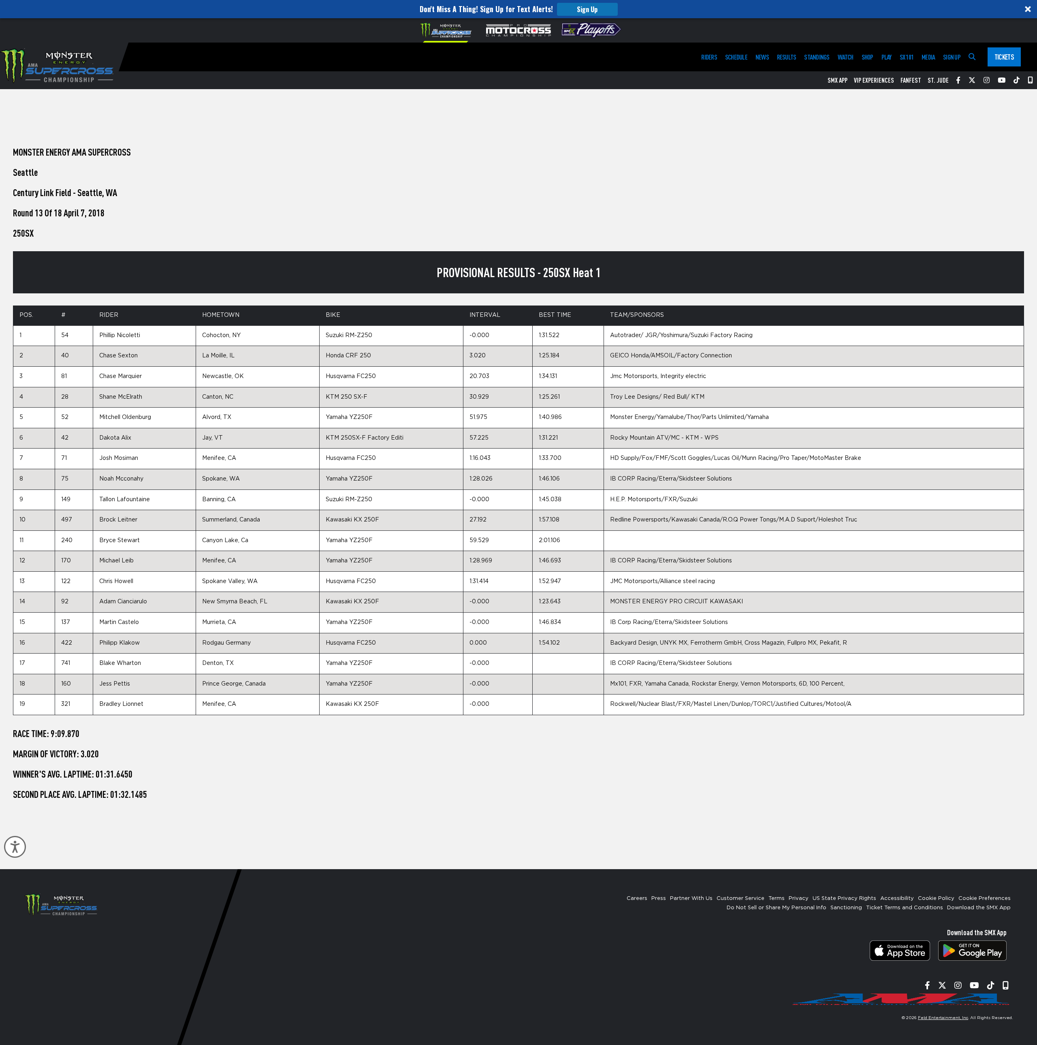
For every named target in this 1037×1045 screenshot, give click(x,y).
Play (886, 57)
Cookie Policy (936, 898)
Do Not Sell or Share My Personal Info (776, 907)
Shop (867, 57)
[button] (518, 9)
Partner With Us (691, 898)
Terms (776, 898)
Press (658, 898)
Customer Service (740, 898)
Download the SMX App (979, 907)
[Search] (972, 57)
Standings (816, 57)
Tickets (1004, 57)
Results (786, 57)
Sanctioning (846, 907)
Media (928, 57)
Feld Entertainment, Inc (943, 1018)
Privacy (799, 898)
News (762, 57)
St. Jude (938, 80)
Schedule (736, 57)
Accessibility (897, 898)
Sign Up (587, 9)
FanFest (910, 80)
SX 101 (906, 57)
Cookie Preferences (984, 898)
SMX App (837, 80)
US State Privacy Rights (844, 898)
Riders (709, 57)
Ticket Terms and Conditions (904, 907)
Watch (845, 57)
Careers (637, 898)
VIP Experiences (874, 80)
